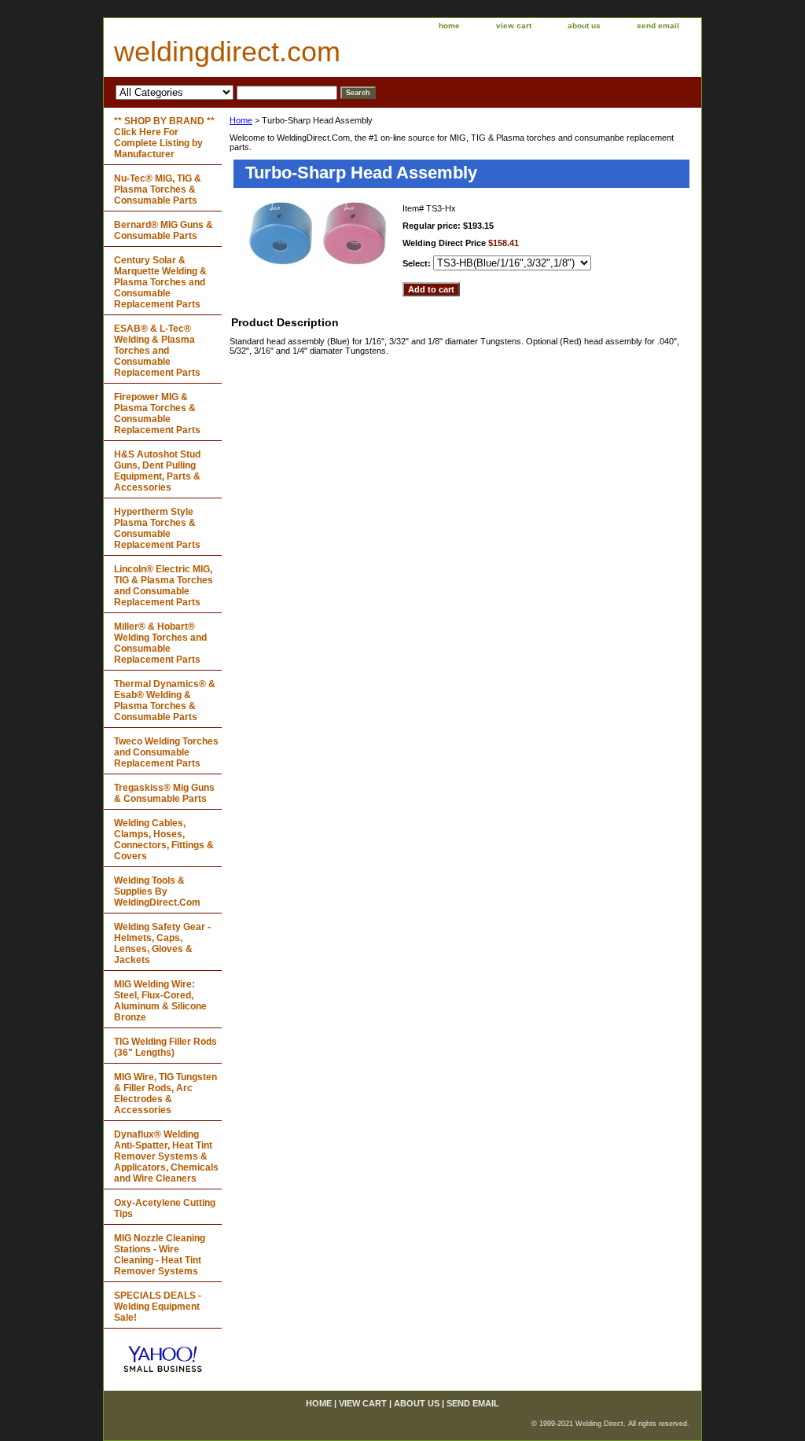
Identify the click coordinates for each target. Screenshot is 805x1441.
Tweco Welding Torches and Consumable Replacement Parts (166, 752)
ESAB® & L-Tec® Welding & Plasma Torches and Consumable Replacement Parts (157, 350)
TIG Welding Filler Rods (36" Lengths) (165, 1047)
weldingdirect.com (227, 51)
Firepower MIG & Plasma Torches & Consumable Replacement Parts (157, 413)
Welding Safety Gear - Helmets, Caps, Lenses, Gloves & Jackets (162, 943)
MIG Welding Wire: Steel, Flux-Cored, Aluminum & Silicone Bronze (160, 1001)
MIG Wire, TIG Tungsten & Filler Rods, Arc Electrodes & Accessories (165, 1094)
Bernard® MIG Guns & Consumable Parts (163, 230)
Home (241, 120)
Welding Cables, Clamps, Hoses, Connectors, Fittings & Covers (164, 840)
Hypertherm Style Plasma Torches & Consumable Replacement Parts (157, 528)
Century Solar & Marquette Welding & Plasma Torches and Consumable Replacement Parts (160, 282)
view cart (513, 25)
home (449, 25)
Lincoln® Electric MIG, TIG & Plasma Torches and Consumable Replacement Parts (163, 586)
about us (584, 25)
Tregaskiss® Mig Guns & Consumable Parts (164, 793)
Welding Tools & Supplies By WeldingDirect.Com (157, 891)
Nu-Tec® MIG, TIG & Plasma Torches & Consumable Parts (157, 189)
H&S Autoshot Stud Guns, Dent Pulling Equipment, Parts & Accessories (157, 471)
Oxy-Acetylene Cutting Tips (164, 1208)
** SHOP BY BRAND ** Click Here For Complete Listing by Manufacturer (164, 138)
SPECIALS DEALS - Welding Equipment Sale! (157, 1306)
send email (658, 25)
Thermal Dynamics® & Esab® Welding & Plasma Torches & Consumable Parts (164, 700)
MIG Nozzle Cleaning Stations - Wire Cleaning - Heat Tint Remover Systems (159, 1255)
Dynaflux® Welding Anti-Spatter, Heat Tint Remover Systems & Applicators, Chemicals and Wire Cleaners (166, 1156)
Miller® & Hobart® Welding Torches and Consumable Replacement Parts (160, 643)
